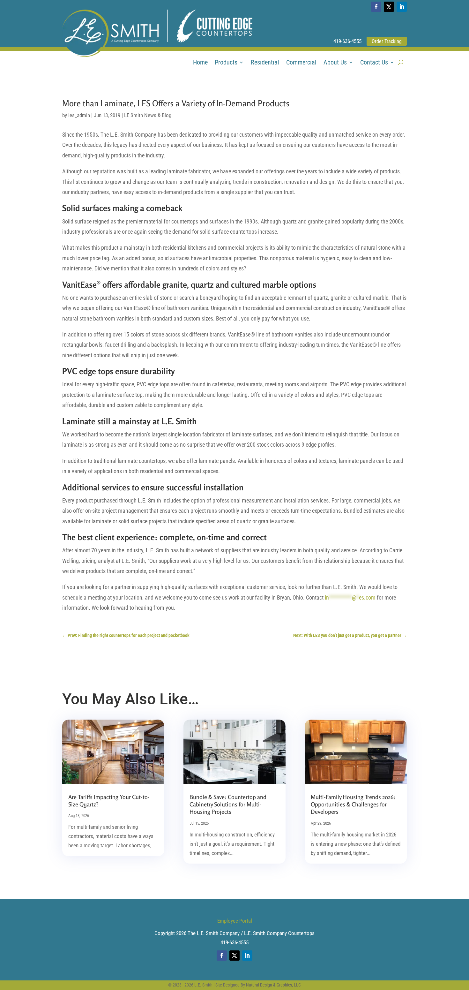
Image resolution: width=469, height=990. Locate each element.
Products (226, 63)
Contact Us (374, 63)
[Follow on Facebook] (376, 7)
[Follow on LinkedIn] (402, 7)
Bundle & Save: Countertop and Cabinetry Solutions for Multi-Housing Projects (228, 804)
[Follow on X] (389, 7)
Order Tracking (387, 41)
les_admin (79, 115)
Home (200, 63)
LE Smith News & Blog (147, 115)
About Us (335, 63)
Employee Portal (234, 921)
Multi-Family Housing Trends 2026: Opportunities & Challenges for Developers (353, 804)
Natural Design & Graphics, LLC (273, 984)
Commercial (301, 63)
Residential (265, 63)
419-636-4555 (347, 41)
